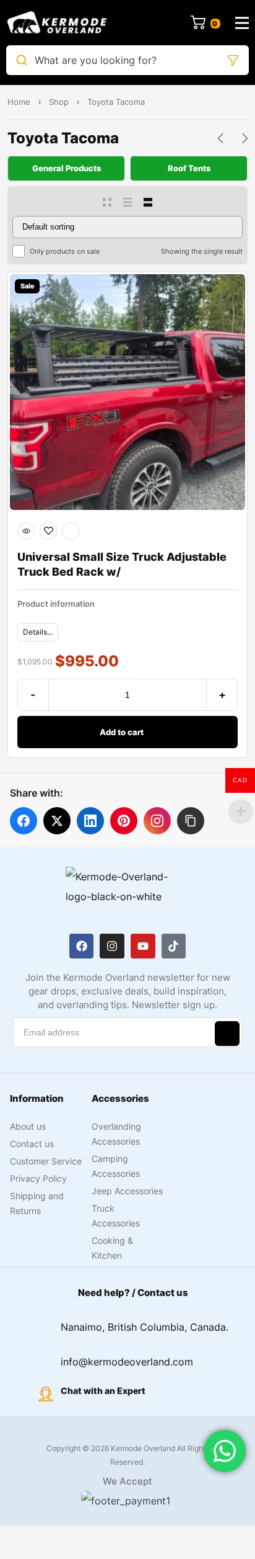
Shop (59, 102)
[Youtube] (143, 946)
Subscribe (227, 1033)
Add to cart (122, 732)
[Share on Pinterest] (123, 820)
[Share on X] (57, 820)
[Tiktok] (174, 946)
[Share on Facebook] (23, 820)
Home (18, 102)
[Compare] (70, 531)
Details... (38, 632)
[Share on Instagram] (157, 820)
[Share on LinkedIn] (90, 820)
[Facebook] (81, 946)
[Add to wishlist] (48, 531)
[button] (190, 820)
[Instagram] (112, 946)
